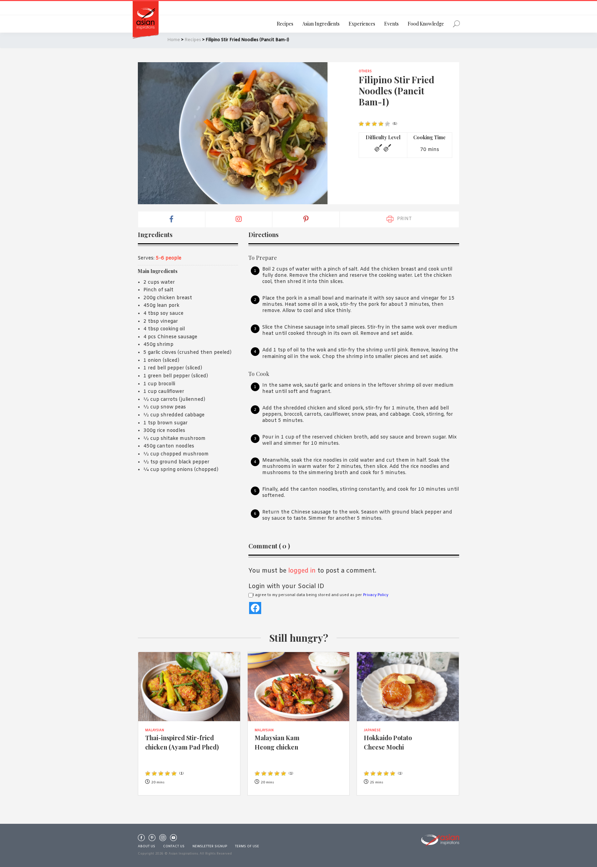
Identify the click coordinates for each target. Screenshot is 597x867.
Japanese (372, 730)
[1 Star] (361, 123)
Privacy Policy (375, 595)
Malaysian (154, 730)
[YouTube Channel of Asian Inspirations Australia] (173, 839)
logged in (302, 571)
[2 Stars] (367, 123)
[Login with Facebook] (255, 608)
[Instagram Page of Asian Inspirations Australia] (162, 839)
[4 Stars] (380, 123)
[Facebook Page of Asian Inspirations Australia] (141, 839)
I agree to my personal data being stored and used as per (320, 595)
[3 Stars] (374, 123)
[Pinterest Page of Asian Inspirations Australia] (152, 839)
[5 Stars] (387, 123)
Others (365, 71)
